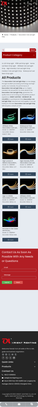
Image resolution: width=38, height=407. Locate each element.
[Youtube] (12, 354)
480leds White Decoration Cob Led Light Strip (9, 127)
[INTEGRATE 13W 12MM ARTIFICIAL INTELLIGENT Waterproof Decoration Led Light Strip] (10, 219)
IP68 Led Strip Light (22, 63)
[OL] (19, 341)
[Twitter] (9, 354)
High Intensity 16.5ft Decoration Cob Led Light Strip (27, 162)
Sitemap (19, 398)
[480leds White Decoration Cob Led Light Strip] (10, 116)
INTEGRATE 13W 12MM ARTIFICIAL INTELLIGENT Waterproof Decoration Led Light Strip (10, 230)
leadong (30, 396)
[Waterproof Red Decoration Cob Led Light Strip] (28, 116)
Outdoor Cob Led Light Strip (12, 71)
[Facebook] (3, 354)
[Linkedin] (6, 354)
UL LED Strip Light (8, 63)
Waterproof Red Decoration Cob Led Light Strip (27, 127)
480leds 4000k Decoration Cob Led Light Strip (27, 197)
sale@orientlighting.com (13, 378)
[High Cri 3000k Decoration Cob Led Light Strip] (10, 186)
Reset (18, 282)
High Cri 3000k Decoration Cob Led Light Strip (9, 197)
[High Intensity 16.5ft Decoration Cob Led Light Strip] (28, 151)
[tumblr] (15, 354)
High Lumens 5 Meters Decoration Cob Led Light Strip (9, 162)
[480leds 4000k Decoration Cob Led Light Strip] (28, 186)
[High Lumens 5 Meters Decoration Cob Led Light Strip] (10, 151)
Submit (7, 282)
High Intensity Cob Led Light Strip (18, 68)
